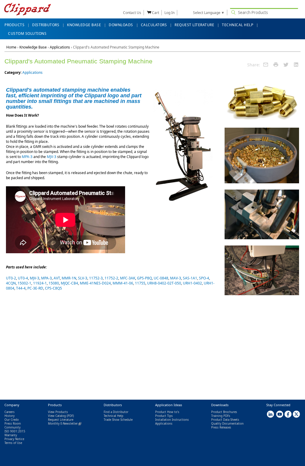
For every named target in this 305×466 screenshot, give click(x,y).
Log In (169, 12)
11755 (140, 283)
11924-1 (40, 283)
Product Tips (164, 416)
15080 (54, 283)
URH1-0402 (192, 283)
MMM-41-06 (123, 283)
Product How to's (167, 412)
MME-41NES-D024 (95, 283)
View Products (58, 412)
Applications (60, 47)
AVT (57, 278)
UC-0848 (161, 278)
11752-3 (96, 278)
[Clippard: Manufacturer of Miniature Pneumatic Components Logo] (27, 10)
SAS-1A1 (190, 278)
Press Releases (221, 427)
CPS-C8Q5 (53, 288)
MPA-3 (27, 156)
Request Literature (60, 420)
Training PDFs (220, 416)
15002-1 (24, 283)
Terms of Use (13, 443)
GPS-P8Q (144, 278)
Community (12, 427)
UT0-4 (23, 278)
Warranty (10, 435)
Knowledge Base (33, 47)
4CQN (11, 283)
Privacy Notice (14, 439)
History (9, 416)
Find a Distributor (116, 412)
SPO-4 (204, 278)
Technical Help (113, 416)
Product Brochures (224, 412)
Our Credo (11, 420)
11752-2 (111, 278)
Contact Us (132, 12)
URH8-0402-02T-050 (164, 283)
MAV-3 (175, 278)
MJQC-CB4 (69, 283)
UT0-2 (11, 278)
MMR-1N (69, 278)
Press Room (12, 424)
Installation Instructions (172, 420)
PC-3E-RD (35, 288)
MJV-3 (51, 156)
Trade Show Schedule (118, 420)
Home (11, 47)
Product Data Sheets (225, 420)
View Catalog (57, 416)
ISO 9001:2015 (14, 431)
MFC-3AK (127, 278)
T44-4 (21, 288)
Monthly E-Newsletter (64, 424)
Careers (9, 412)
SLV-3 (82, 278)
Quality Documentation (227, 424)
